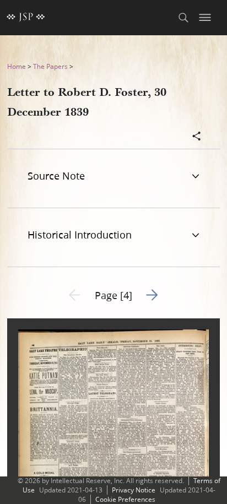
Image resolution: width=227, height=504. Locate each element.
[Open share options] (196, 137)
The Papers (50, 66)
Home (16, 66)
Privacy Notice (133, 490)
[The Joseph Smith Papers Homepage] (26, 18)
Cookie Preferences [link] (125, 499)
